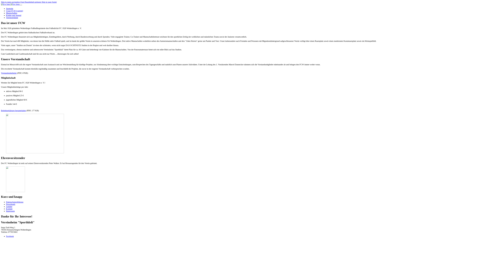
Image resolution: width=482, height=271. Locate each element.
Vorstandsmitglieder (9, 73)
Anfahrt (9, 207)
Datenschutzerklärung (14, 202)
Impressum (10, 211)
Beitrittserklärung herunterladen (13, 111)
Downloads (10, 204)
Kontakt (9, 209)
